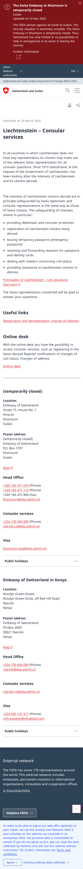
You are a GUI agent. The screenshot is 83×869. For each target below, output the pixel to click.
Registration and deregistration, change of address (41, 321)
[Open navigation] (77, 90)
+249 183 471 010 (16, 485)
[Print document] (69, 105)
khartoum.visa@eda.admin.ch (25, 548)
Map (6, 468)
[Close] (80, 3)
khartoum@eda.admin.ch (21, 499)
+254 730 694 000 (16, 521)
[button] (76, 809)
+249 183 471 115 (16, 490)
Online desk (12, 366)
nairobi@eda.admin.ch (19, 669)
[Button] (18, 57)
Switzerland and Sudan (27, 91)
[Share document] (78, 105)
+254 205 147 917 (16, 714)
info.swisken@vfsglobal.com (24, 718)
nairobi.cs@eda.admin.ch (21, 526)
